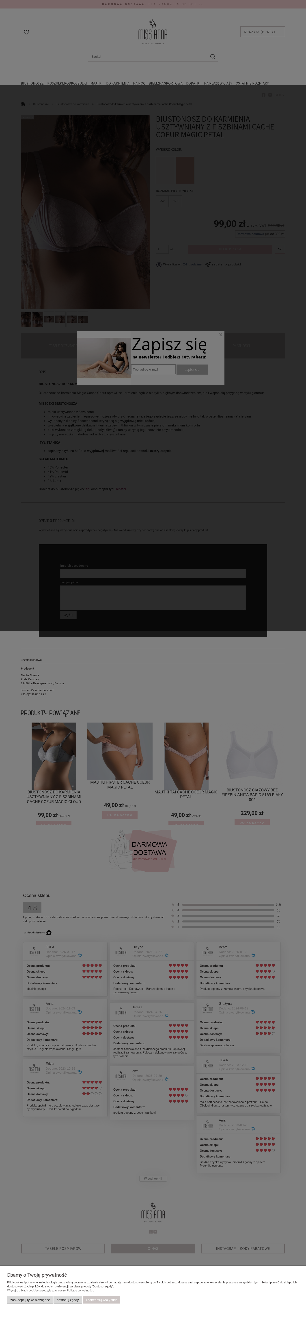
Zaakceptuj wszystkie (101, 1300)
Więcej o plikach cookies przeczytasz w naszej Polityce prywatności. (50, 1290)
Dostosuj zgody (68, 1300)
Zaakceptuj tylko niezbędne (30, 1300)
